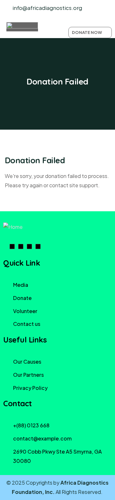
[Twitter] (38, 246)
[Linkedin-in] (20, 246)
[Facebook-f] (12, 246)
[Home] (13, 227)
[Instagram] (29, 246)
